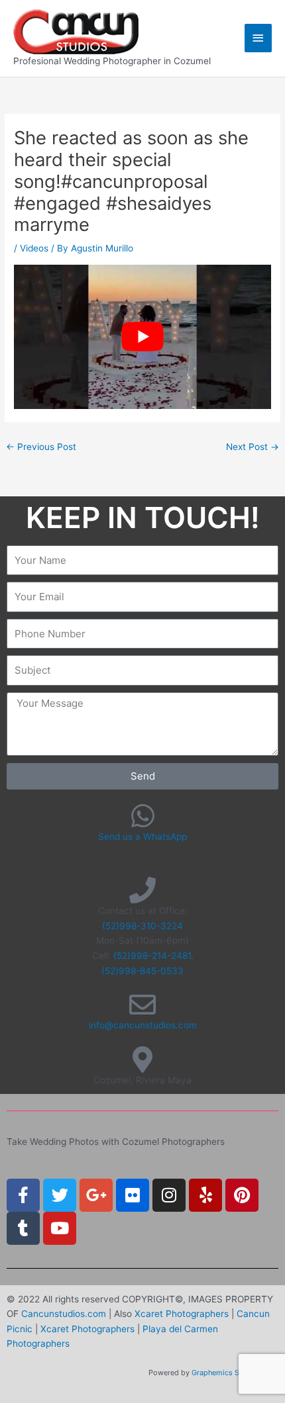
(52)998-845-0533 (142, 971)
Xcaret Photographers (182, 1313)
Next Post (252, 446)
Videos (34, 248)
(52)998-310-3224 (142, 926)
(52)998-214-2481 (152, 955)
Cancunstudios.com (63, 1313)
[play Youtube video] (142, 337)
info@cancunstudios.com (143, 1025)
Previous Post (41, 446)
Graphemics (212, 1372)
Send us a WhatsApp (142, 836)
